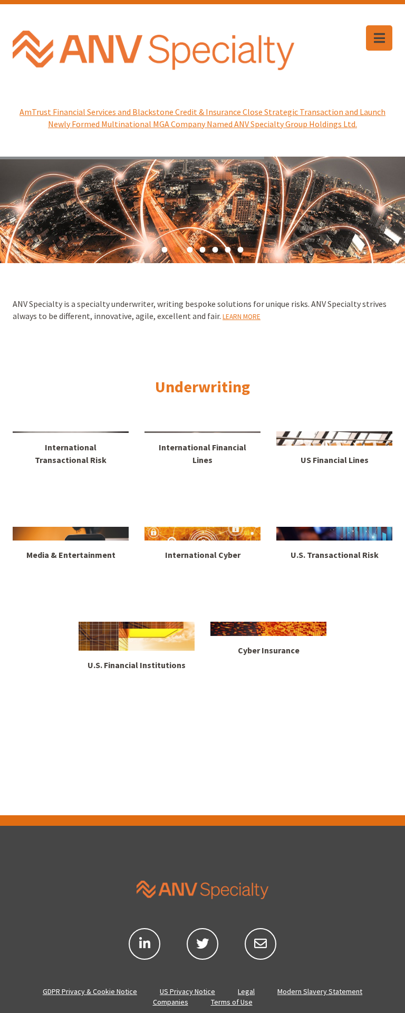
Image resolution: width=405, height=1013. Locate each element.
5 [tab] (215, 250)
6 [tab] (228, 250)
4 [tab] (202, 250)
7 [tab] (240, 250)
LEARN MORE (242, 316)
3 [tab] (190, 250)
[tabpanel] (202, 210)
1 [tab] (164, 250)
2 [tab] (177, 250)
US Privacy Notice (187, 991)
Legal (246, 991)
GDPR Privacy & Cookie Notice (90, 991)
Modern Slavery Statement (319, 991)
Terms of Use (232, 1002)
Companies (170, 1002)
